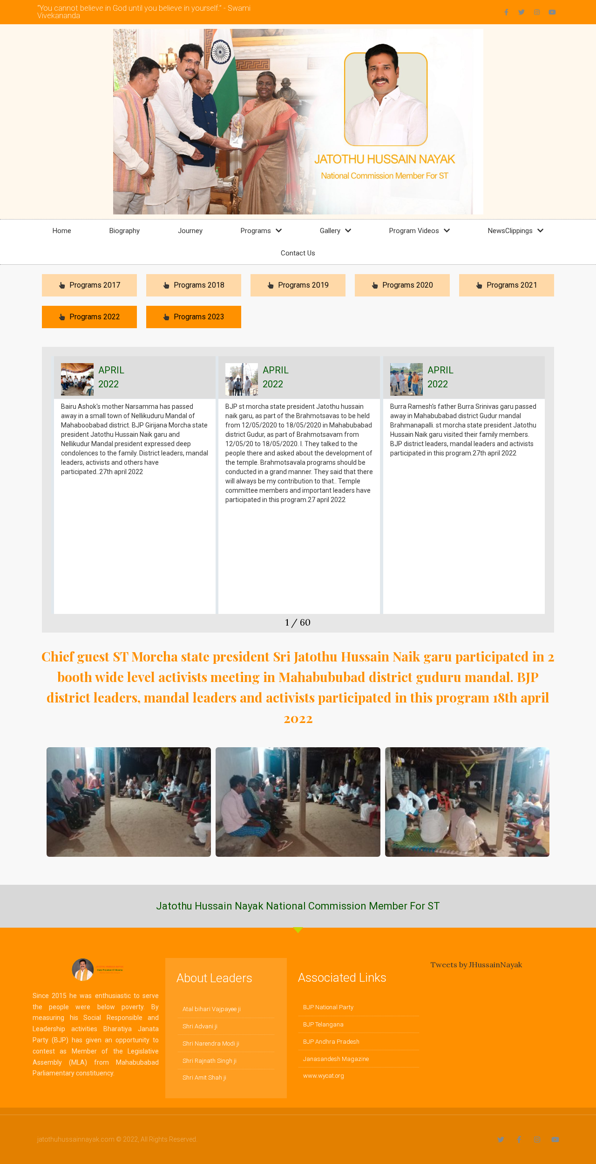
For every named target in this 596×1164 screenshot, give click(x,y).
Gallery (330, 231)
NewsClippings (510, 231)
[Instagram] (536, 12)
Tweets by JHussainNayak (476, 964)
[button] (49, 494)
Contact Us (298, 253)
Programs (256, 231)
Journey (190, 231)
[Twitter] (521, 12)
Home (62, 231)
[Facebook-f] (506, 12)
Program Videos (414, 231)
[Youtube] (552, 12)
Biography (124, 231)
